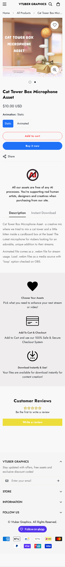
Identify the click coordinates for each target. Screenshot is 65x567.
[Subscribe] (58, 481)
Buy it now (33, 146)
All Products (24, 13)
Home (6, 13)
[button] (58, 4)
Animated (23, 123)
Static (8, 123)
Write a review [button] (32, 422)
